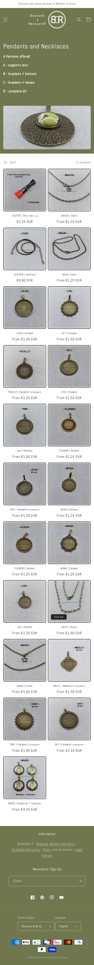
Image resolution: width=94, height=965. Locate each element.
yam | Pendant (25, 450)
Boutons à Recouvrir (42, 957)
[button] (5, 19)
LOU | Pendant (24, 627)
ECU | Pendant (69, 392)
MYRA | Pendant (69, 509)
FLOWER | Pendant (69, 450)
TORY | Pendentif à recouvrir (25, 744)
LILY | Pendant (69, 333)
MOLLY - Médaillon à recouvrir (69, 686)
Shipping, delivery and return (55, 844)
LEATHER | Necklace (25, 274)
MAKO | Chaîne (25, 686)
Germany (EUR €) (32, 926)
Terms (47, 849)
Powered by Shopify (60, 957)
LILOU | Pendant (24, 333)
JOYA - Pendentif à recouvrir (25, 509)
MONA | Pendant (69, 568)
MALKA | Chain (69, 215)
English (63, 926)
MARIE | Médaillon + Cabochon (24, 803)
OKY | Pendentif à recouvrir (69, 744)
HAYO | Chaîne (69, 627)
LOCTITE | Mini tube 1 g (25, 215)
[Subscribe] (80, 881)
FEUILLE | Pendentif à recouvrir (25, 392)
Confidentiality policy (26, 849)
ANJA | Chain (69, 274)
